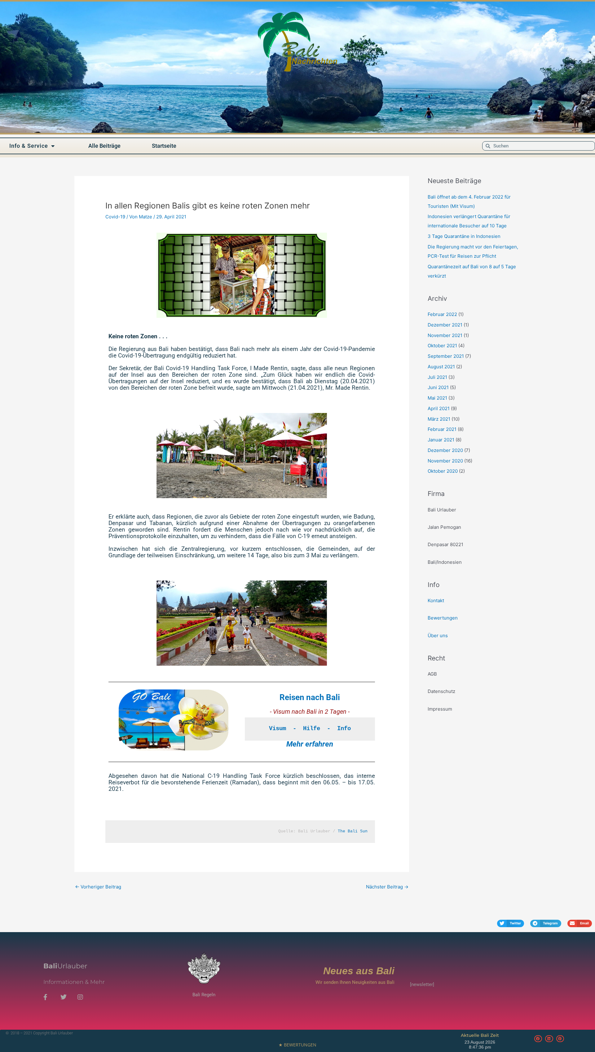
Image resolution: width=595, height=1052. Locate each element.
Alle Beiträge (104, 145)
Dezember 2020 (445, 450)
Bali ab (302, 381)
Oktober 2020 (443, 471)
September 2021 (446, 356)
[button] (510, 923)
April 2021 (439, 408)
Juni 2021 (438, 387)
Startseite (164, 145)
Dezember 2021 (445, 325)
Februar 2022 (442, 314)
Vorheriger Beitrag (98, 887)
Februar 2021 (442, 429)
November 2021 (445, 335)
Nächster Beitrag (387, 887)
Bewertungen (443, 618)
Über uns (438, 635)
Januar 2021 (441, 440)
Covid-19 (115, 217)
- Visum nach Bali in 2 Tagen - (310, 711)
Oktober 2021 (442, 345)
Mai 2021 (437, 398)
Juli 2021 (437, 377)
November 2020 (445, 461)
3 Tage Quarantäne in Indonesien (464, 236)
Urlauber (65, 966)
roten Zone (183, 387)
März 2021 (439, 419)
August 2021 (441, 367)
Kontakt (436, 600)
